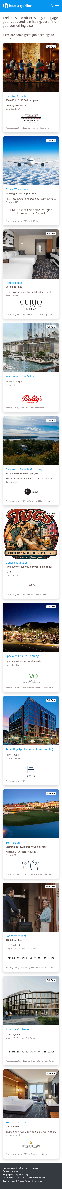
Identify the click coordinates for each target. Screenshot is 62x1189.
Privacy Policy (24, 1180)
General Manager (16, 562)
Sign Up (19, 1168)
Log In (27, 1168)
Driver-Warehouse (17, 189)
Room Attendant (16, 936)
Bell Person (13, 842)
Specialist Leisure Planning (22, 656)
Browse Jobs (37, 1168)
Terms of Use (9, 1180)
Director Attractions (18, 96)
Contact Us (37, 1180)
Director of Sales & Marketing (24, 469)
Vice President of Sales (20, 376)
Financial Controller (18, 1029)
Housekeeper (14, 283)
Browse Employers (11, 1171)
